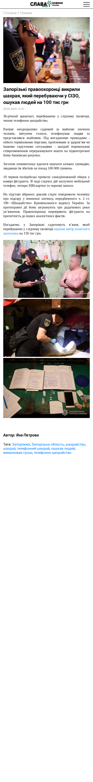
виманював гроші (17, 453)
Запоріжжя (21, 444)
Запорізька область (48, 444)
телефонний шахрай (33, 448)
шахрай (9, 448)
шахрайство (75, 444)
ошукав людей (63, 448)
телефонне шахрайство (52, 453)
